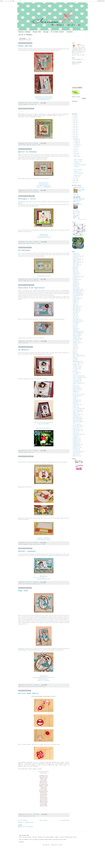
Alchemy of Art (76, 365)
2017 (74, 131)
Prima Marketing (76, 429)
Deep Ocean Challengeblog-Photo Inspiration (43, 98)
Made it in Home (76, 411)
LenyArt (74, 407)
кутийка (74, 302)
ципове (74, 357)
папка (74, 326)
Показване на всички (82, 219)
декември (76, 139)
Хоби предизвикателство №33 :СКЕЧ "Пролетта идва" (44, 677)
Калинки (74, 286)
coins (74, 374)
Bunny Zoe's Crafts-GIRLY (44, 423)
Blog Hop (75, 371)
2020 (74, 126)
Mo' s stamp (37, 144)
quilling (75, 432)
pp (73, 212)
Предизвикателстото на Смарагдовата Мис (43, 96)
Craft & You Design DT (78, 377)
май (75, 151)
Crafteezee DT (76, 380)
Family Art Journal (77, 394)
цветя (32, 104)
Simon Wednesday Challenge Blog (77, 197)
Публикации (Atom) (29, 822)
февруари (76, 175)
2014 (74, 136)
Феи (73, 351)
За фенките (23, 350)
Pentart (74, 428)
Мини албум (75, 310)
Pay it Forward (76, 427)
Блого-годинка (76, 264)
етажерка (75, 282)
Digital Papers (76, 388)
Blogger (60, 844)
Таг (29, 104)
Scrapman (75, 437)
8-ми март (75, 254)
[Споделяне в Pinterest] (45, 102)
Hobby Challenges (22, 649)
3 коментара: (36, 190)
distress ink (76, 389)
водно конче (75, 273)
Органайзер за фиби (77, 321)
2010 (74, 182)
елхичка (74, 280)
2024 (74, 119)
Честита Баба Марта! (28, 693)
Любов (74, 305)
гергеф (74, 274)
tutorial (75, 454)
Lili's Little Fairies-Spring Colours (43, 185)
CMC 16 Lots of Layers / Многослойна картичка (43, 422)
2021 (74, 124)
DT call (74, 392)
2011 (74, 180)
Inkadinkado (75, 400)
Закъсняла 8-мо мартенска (31, 288)
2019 (74, 127)
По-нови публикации (22, 820)
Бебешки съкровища (77, 261)
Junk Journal (76, 401)
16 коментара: (36, 684)
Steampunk (75, 445)
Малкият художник (27, 551)
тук (43, 337)
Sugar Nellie (76, 447)
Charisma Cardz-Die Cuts (44, 182)
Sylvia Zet (75, 450)
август (76, 146)
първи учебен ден (77, 332)
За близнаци (24, 250)
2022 (74, 122)
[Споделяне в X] (43, 102)
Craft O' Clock (76, 378)
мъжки (24, 144)
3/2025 (74, 216)
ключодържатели (76, 292)
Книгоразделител (76, 295)
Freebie (74, 397)
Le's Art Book (76, 211)
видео (74, 270)
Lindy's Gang (76, 410)
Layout (74, 405)
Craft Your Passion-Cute (43, 184)
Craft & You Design (77, 375)
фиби (74, 352)
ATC (73, 370)
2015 (74, 134)
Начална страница (24, 32)
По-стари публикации (64, 820)
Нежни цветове (25, 46)
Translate (29, 39)
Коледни (74, 299)
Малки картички (76, 306)
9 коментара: (36, 102)
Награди (45, 32)
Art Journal (75, 368)
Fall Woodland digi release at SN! (81, 190)
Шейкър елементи (76, 361)
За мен (74, 283)
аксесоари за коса (77, 256)
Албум (74, 257)
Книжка (74, 296)
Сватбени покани (76, 342)
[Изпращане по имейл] (41, 102)
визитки (74, 272)
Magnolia (75, 413)
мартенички (75, 308)
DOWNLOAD (75, 391)
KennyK (74, 402)
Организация (75, 322)
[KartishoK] (79, 236)
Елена (34, 337)
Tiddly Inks (75, 452)
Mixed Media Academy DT (78, 421)
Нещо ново (23, 591)
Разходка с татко (27, 199)
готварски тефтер (77, 276)
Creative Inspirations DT (79, 383)
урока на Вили (26, 319)
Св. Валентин (76, 339)
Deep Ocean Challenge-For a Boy (43, 578)
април (75, 153)
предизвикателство (77, 331)
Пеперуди (75, 328)
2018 (74, 129)
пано (74, 325)
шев (35, 104)
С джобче (31, 544)
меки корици (75, 309)
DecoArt (74, 385)
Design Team (37, 32)
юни (75, 149)
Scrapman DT (75, 438)
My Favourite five (77, 425)
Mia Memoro (75, 415)
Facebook (69, 32)
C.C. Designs (76, 373)
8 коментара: (36, 450)
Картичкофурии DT (77, 289)
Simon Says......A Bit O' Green (44, 537)
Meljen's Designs (77, 414)
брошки (74, 266)
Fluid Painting (76, 395)
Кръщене (74, 300)
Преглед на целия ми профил (78, 54)
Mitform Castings (77, 418)
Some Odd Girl (76, 441)
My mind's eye (41, 619)
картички (75, 287)
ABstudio (75, 364)
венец (74, 269)
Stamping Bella (51, 621)
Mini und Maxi (76, 203)
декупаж (74, 277)
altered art (75, 367)
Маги (80, 44)
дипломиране (75, 279)
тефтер (74, 347)
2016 (74, 132)
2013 (74, 138)
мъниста (74, 315)
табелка (74, 344)
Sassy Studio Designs (78, 434)
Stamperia (75, 442)
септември (76, 144)
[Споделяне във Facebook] (44, 102)
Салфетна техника (77, 338)
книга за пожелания (77, 293)
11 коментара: (36, 814)
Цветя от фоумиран (77, 355)
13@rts (74, 253)
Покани (74, 329)
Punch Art (75, 431)
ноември (76, 141)
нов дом (74, 318)
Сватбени (75, 341)
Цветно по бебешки (27, 152)
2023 (74, 120)
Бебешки (24, 280)
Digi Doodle (75, 387)
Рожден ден (25, 104)
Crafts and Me (76, 381)
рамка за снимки (76, 334)
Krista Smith (76, 404)
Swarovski (75, 448)
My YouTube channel (57, 32)
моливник (75, 312)
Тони (65, 48)
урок (74, 349)
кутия (74, 303)
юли (75, 148)
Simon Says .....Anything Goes (39, 577)
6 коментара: (36, 143)
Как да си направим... (26, 34)
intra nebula (76, 215)
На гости (75, 316)
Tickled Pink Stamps (77, 451)
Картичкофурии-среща (77, 290)
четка (74, 358)
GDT (73, 398)
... (19, 459)
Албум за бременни (77, 259)
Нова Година (75, 319)
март (75, 155)
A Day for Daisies (77, 362)
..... (21, 111)
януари (76, 176)
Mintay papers (76, 417)
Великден (75, 267)
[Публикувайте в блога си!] (42, 102)
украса (74, 348)
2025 (74, 117)
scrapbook (75, 435)
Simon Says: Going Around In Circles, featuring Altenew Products (79, 199)
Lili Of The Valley (62, 154)
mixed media (75, 420)
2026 (74, 115)
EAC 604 (80, 204)
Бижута (74, 263)
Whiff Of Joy (76, 455)
